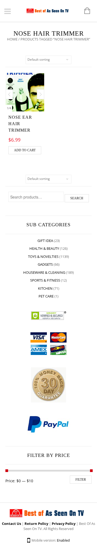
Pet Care (46, 296)
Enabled (63, 540)
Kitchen (45, 288)
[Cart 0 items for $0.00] (84, 11)
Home (12, 39)
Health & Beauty (44, 248)
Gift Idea (45, 240)
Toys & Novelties (43, 256)
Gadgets (45, 264)
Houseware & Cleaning (44, 272)
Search (76, 198)
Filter (80, 479)
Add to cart (25, 150)
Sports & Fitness (45, 280)
